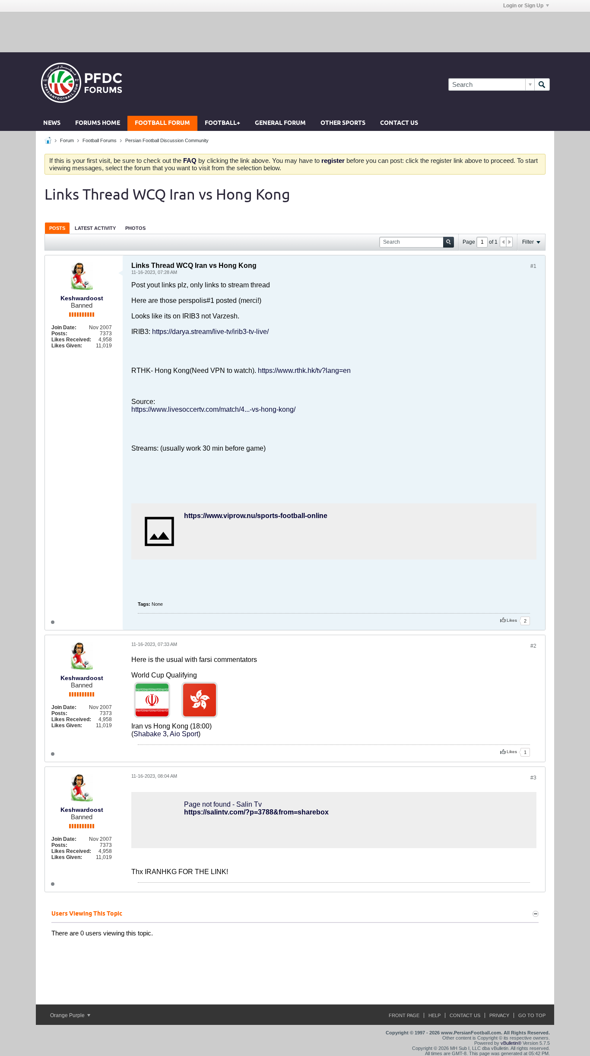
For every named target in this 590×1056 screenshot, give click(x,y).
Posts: (59, 334)
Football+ (222, 123)
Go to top (532, 1015)
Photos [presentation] (135, 228)
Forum (67, 140)
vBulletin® (511, 1043)
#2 (533, 646)
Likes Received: (71, 340)
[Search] (542, 84)
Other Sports (342, 123)
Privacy (499, 1015)
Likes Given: (66, 346)
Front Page (404, 1015)
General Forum (280, 123)
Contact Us (399, 123)
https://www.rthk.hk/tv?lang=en (304, 370)
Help (434, 1015)
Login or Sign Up (523, 6)
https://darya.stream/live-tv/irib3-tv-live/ (210, 331)
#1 (533, 266)
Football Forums (99, 140)
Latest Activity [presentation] (95, 228)
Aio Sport (184, 734)
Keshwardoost (81, 298)
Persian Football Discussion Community (167, 140)
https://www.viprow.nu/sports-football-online (255, 515)
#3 (533, 778)
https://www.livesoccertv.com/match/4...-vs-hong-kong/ (213, 409)
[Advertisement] (295, 31)
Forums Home (97, 123)
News (51, 123)
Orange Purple (68, 1015)
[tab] (57, 228)
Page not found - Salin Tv (223, 804)
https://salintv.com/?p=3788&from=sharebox (256, 812)
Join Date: (63, 327)
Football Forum (162, 123)
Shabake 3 (150, 734)
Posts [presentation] (57, 228)
